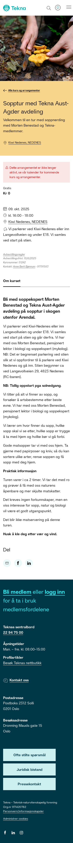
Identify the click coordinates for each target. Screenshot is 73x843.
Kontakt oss (19, 680)
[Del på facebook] (18, 563)
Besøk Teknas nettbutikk (22, 663)
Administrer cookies (15, 818)
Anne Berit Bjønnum (24, 266)
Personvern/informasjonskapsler (23, 811)
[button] (49, 8)
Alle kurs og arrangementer (24, 90)
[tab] (11, 282)
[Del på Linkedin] (29, 563)
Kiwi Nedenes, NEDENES (24, 142)
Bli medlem (17, 591)
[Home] (14, 8)
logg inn (55, 591)
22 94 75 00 (13, 632)
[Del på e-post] (7, 563)
